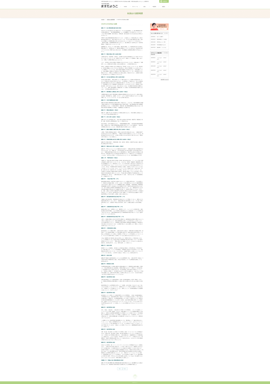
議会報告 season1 (165, 79)
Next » (125, 368)
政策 (144, 6)
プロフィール (135, 6)
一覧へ (119, 368)
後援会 (163, 6)
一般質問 (154, 6)
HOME (125, 6)
